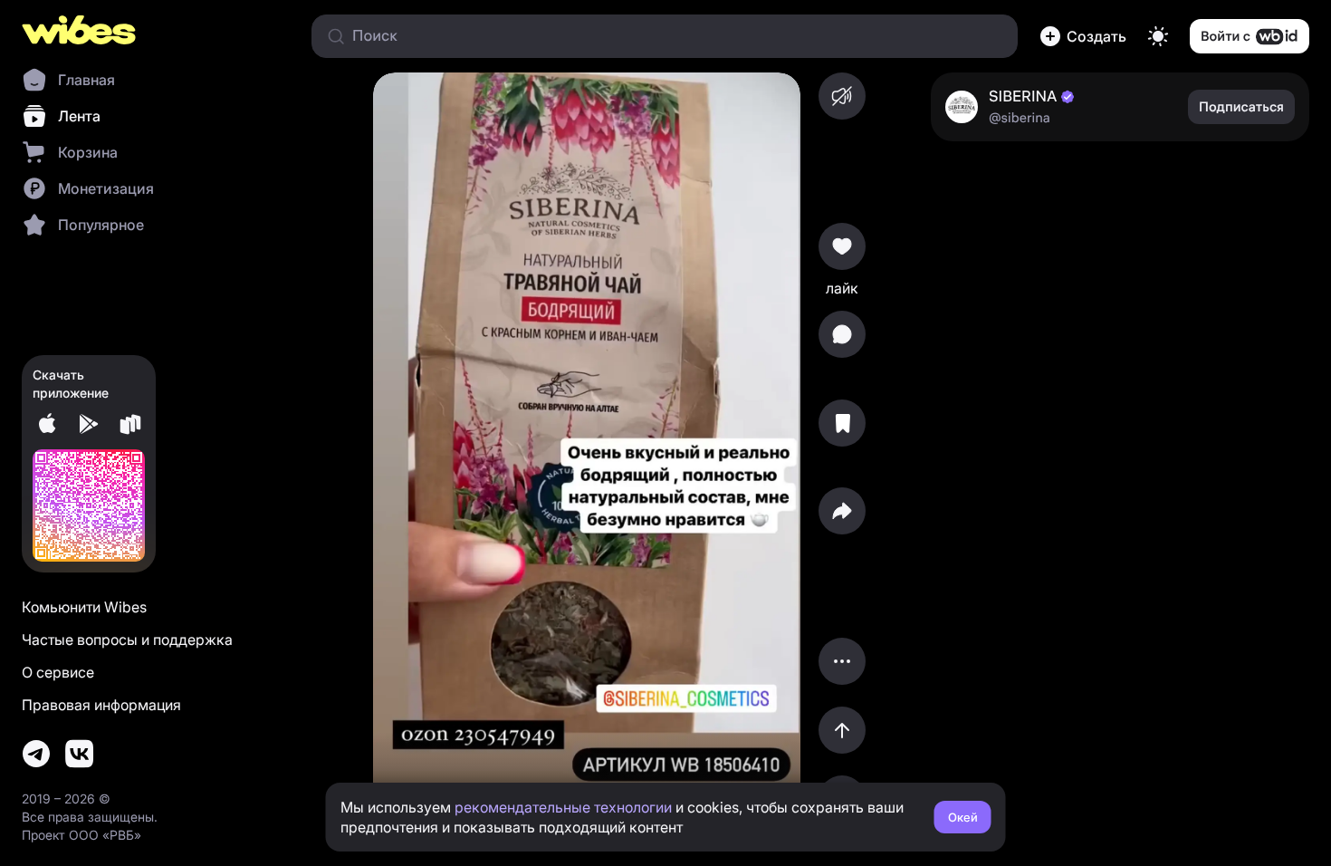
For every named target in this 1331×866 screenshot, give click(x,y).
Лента (79, 116)
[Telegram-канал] (36, 753)
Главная (86, 80)
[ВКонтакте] (79, 753)
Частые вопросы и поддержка (127, 639)
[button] (1082, 36)
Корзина (88, 152)
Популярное (101, 225)
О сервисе (58, 672)
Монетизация (106, 188)
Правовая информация (101, 705)
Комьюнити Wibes (84, 607)
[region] (586, 447)
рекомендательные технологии (563, 807)
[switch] (1158, 36)
